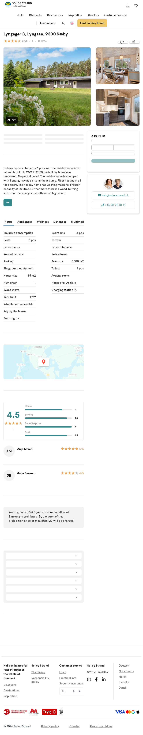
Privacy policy (50, 726)
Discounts (35, 15)
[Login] (127, 5)
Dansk (122, 688)
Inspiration (75, 15)
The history (38, 672)
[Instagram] (89, 679)
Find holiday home (92, 23)
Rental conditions (101, 726)
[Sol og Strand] (18, 5)
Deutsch (124, 666)
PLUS (20, 15)
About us (93, 15)
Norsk (122, 677)
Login (62, 672)
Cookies (74, 726)
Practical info (67, 678)
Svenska (124, 682)
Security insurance (71, 683)
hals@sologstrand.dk (115, 195)
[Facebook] (96, 679)
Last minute (47, 23)
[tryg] (50, 714)
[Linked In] (104, 679)
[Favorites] (136, 5)
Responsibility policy (40, 680)
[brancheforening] (15, 714)
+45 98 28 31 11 (115, 205)
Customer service (115, 15)
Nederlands (126, 671)
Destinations (55, 15)
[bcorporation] (62, 714)
